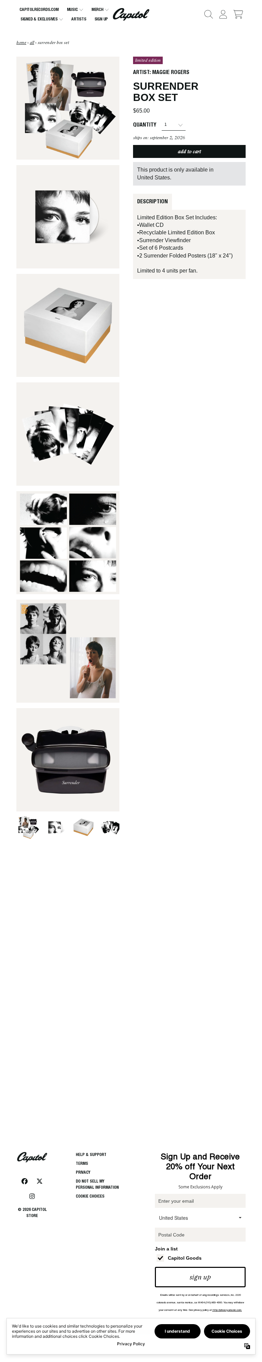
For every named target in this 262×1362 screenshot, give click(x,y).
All (32, 42)
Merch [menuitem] (97, 9)
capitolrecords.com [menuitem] (38, 9)
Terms (82, 1163)
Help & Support (91, 1154)
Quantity (144, 124)
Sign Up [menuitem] (101, 18)
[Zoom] (67, 108)
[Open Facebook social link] (24, 1181)
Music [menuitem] (72, 9)
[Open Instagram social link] (32, 1196)
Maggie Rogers (170, 72)
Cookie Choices (90, 1196)
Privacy (83, 1172)
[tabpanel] (189, 244)
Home (21, 42)
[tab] (152, 201)
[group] (28, 827)
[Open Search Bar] (208, 14)
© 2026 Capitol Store (32, 1212)
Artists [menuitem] (78, 18)
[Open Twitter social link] (39, 1181)
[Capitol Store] (131, 14)
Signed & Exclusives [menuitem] (39, 18)
